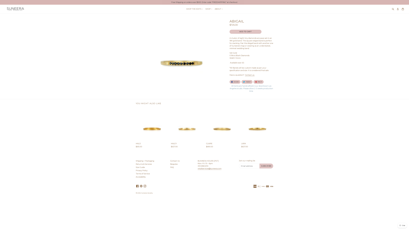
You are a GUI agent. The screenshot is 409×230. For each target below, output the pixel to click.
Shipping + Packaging (145, 161)
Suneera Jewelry (147, 193)
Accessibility (141, 177)
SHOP (209, 9)
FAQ (172, 167)
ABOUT (219, 9)
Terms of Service (143, 174)
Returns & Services (144, 164)
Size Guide (140, 167)
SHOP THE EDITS (195, 9)
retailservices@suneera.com (209, 169)
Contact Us (175, 161)
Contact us (250, 75)
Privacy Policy (142, 171)
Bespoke (174, 164)
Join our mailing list (247, 161)
